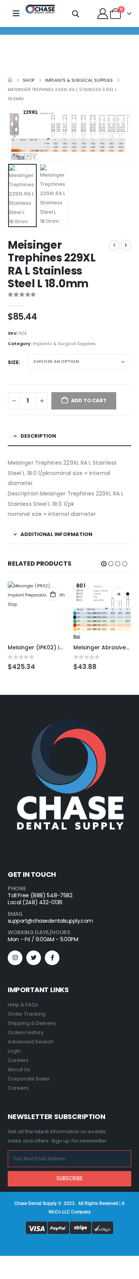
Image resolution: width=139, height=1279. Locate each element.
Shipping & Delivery (32, 1023)
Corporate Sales (28, 1078)
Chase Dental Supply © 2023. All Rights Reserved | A (69, 1203)
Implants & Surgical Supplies (64, 343)
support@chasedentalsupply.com (50, 921)
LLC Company (76, 1212)
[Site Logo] (40, 9)
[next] (125, 245)
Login (14, 1051)
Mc (52, 1212)
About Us (19, 1069)
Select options (118, 594)
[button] (17, 134)
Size (13, 362)
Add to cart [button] (53, 594)
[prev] (114, 245)
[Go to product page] (37, 610)
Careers (18, 1060)
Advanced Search (30, 1041)
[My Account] (102, 13)
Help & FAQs (23, 1004)
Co (58, 1212)
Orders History (26, 1032)
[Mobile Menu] (16, 13)
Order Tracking (27, 1014)
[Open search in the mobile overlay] (76, 13)
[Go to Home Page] (10, 80)
